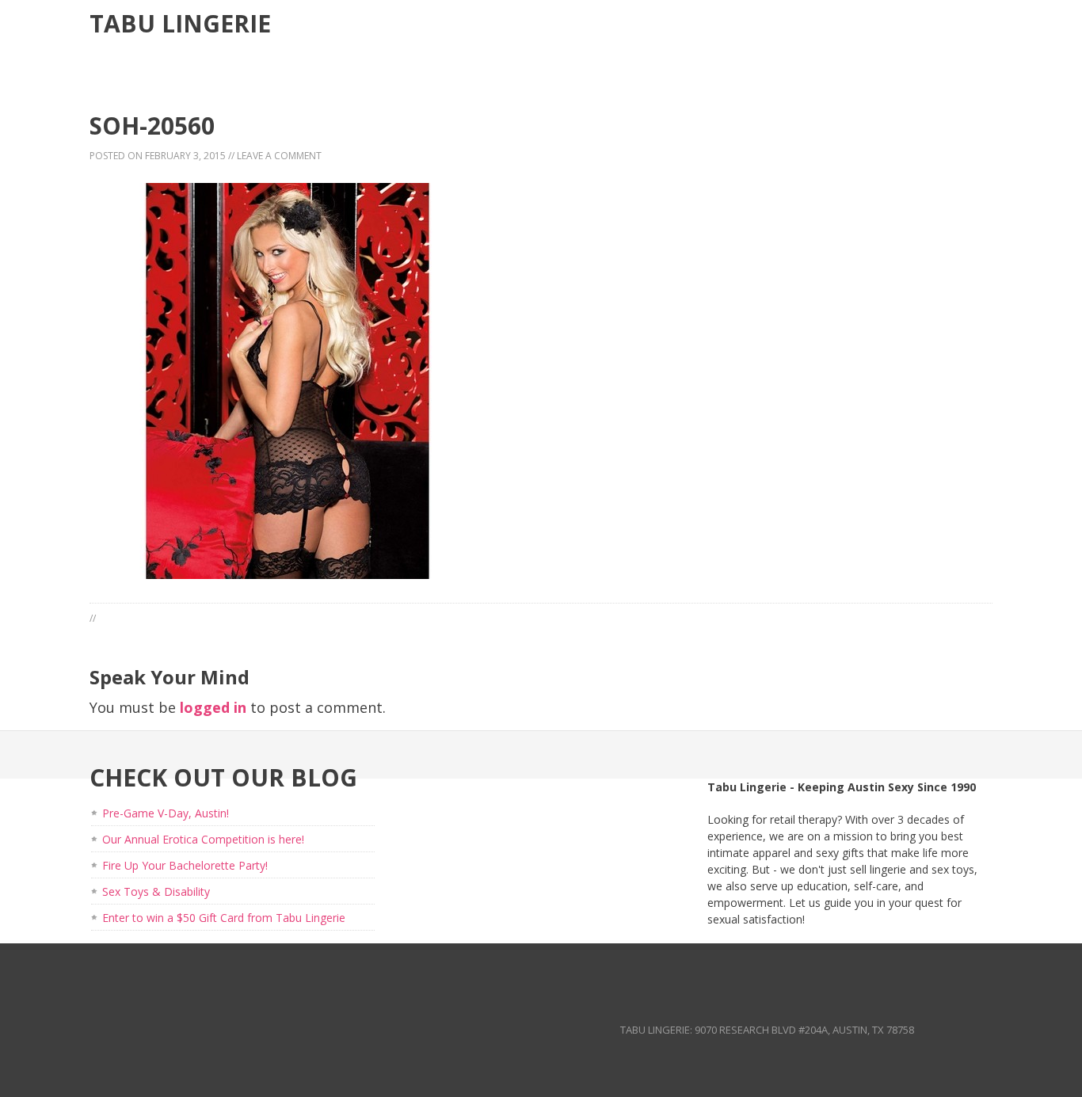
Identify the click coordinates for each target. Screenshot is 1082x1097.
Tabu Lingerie (180, 23)
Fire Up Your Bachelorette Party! (185, 865)
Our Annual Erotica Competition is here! (203, 839)
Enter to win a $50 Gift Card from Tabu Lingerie (223, 917)
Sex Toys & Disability (156, 891)
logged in (213, 707)
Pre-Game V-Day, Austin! (165, 813)
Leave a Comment (279, 155)
